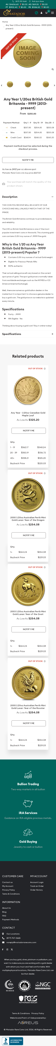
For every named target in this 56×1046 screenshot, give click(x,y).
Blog (4, 912)
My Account (7, 886)
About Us (6, 908)
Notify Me (28, 160)
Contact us (7, 882)
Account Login (36, 882)
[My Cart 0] (47, 13)
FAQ (4, 916)
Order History (36, 890)
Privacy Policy (8, 890)
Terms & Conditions (11, 894)
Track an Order (37, 886)
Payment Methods (10, 919)
